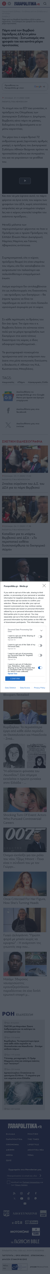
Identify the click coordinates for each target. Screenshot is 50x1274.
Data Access (25, 688)
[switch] (40, 636)
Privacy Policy (39, 688)
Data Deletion (10, 688)
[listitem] (25, 630)
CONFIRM (15, 679)
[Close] (45, 586)
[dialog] (25, 637)
